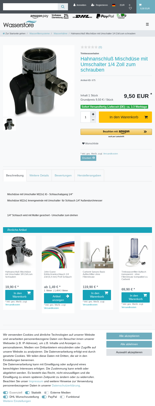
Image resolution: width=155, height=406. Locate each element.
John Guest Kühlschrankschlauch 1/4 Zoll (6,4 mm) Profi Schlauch (58, 274)
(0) (100, 47)
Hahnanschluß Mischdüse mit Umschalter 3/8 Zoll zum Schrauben (18, 274)
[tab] (15, 175)
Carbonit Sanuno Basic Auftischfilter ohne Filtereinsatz (94, 274)
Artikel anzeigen (58, 298)
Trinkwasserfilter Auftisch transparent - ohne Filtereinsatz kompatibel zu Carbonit (134, 275)
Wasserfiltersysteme (39, 33)
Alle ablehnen (129, 344)
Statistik (36, 392)
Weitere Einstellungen (17, 401)
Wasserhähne (60, 33)
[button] (116, 133)
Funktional (73, 396)
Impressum (36, 381)
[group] (97, 252)
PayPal (52, 396)
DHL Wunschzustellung (24, 396)
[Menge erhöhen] (93, 114)
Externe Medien (60, 392)
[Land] (113, 5)
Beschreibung (15, 175)
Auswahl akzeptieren (129, 352)
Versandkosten (110, 153)
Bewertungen (63, 175)
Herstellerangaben (89, 175)
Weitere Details (39, 175)
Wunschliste (91, 143)
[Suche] (63, 6)
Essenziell (15, 392)
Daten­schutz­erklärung (66, 385)
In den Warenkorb (124, 117)
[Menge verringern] (93, 120)
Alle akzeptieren (129, 335)
